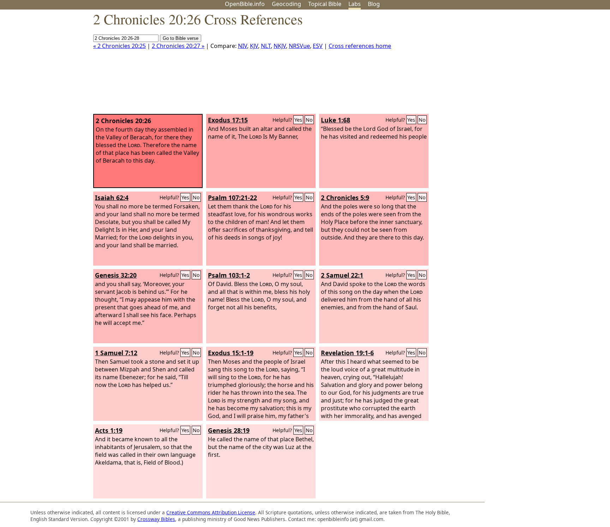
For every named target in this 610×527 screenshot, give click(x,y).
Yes (298, 119)
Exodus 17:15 (228, 120)
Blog (374, 4)
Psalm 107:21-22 (232, 197)
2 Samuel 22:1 (342, 275)
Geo (286, 4)
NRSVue (299, 46)
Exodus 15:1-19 (230, 353)
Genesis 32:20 (116, 275)
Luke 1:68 (335, 120)
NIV (242, 46)
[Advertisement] (539, 64)
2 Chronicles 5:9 (345, 197)
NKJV (280, 46)
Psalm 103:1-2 (229, 275)
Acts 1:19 (108, 430)
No (309, 119)
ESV (318, 46)
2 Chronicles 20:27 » (178, 46)
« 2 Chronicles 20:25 (119, 46)
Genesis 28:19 (229, 430)
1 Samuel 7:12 (116, 353)
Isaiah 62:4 (111, 197)
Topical (324, 4)
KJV (254, 46)
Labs (354, 4)
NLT (266, 46)
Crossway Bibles (156, 519)
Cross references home (360, 46)
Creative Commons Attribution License (210, 512)
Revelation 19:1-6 (347, 353)
